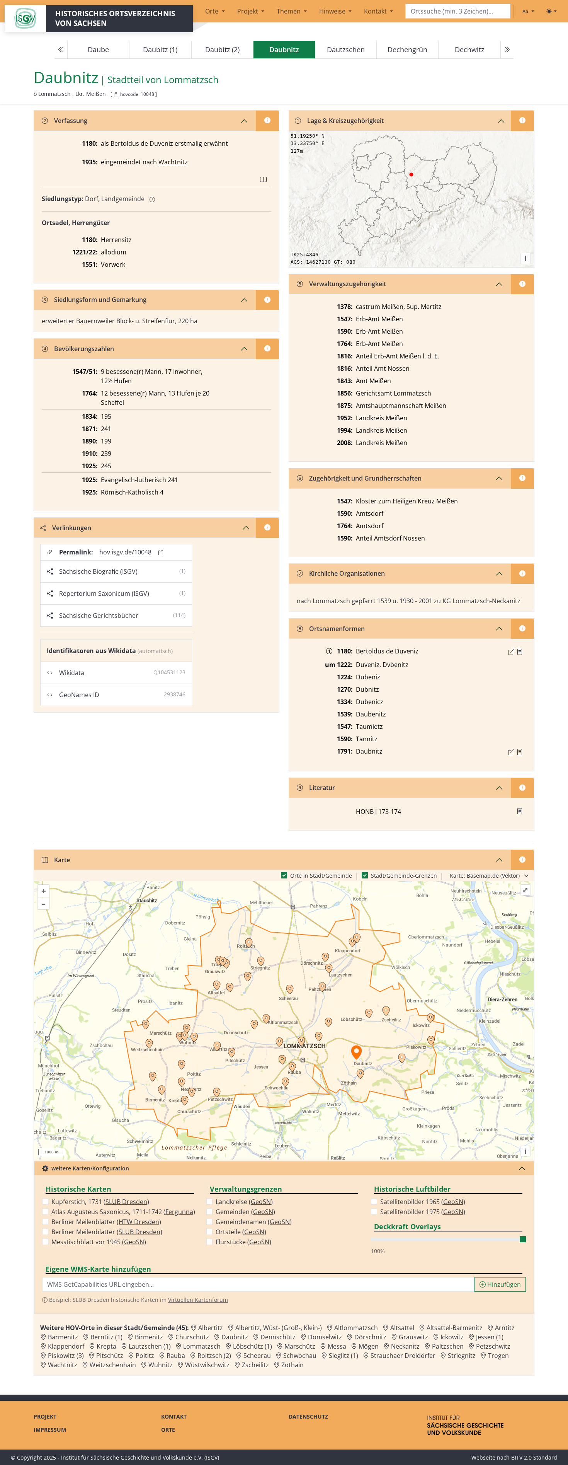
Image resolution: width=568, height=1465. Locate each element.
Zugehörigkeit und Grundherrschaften (365, 478)
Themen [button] (289, 11)
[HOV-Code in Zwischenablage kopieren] (116, 95)
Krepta (106, 1346)
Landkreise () (244, 1201)
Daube (98, 49)
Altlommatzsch (356, 1327)
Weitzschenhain (113, 1365)
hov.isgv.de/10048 (125, 552)
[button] (520, 652)
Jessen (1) (489, 1337)
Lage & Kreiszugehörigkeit (345, 120)
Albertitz (210, 1327)
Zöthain (292, 1365)
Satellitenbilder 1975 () (422, 1211)
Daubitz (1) (160, 49)
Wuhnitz (160, 1365)
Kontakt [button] (376, 11)
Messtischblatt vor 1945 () (98, 1242)
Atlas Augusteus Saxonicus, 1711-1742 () (123, 1211)
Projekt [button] (248, 11)
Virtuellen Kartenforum (198, 1299)
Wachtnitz (173, 162)
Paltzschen (448, 1346)
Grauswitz (413, 1337)
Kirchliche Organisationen (347, 573)
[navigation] (284, 50)
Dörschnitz (370, 1337)
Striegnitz (462, 1355)
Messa (337, 1346)
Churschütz (192, 1337)
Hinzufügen (503, 1284)
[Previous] (61, 50)
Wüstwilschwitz (207, 1365)
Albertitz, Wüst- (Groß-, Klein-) (278, 1327)
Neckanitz (405, 1346)
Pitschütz (109, 1355)
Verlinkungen (71, 528)
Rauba (176, 1355)
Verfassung (70, 120)
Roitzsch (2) (214, 1355)
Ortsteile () (241, 1232)
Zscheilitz (255, 1365)
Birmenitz (149, 1337)
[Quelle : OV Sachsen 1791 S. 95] (520, 752)
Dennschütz (278, 1337)
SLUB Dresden (126, 1201)
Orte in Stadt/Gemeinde (321, 875)
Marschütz (299, 1346)
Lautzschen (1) (150, 1346)
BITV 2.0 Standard (534, 1457)
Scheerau (257, 1355)
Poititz (145, 1355)
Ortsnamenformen (337, 628)
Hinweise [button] (333, 11)
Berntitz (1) (106, 1337)
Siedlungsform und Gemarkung (100, 299)
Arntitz (505, 1327)
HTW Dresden (139, 1222)
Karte (62, 860)
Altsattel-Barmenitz (455, 1327)
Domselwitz (325, 1337)
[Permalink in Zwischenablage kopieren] (161, 552)
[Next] (507, 50)
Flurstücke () (243, 1242)
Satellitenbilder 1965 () (422, 1201)
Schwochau (299, 1355)
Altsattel (402, 1327)
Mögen (369, 1346)
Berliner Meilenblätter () (106, 1222)
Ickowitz (452, 1337)
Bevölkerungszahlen (84, 349)
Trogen (498, 1355)
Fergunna (179, 1211)
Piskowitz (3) (66, 1355)
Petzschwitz (493, 1346)
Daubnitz (234, 1337)
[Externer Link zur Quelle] (511, 652)
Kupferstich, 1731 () (100, 1201)
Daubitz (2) (222, 49)
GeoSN (134, 1242)
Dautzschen (346, 49)
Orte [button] (212, 11)
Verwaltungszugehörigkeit (347, 284)
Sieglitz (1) (343, 1355)
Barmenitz (63, 1337)
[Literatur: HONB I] (520, 811)
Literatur (322, 787)
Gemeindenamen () (254, 1222)
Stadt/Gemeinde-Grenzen (404, 875)
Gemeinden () (245, 1211)
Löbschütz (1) (252, 1346)
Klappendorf (66, 1346)
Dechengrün (407, 49)
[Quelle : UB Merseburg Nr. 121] (520, 652)
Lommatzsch (191, 79)
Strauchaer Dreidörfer (403, 1355)
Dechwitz (469, 49)
